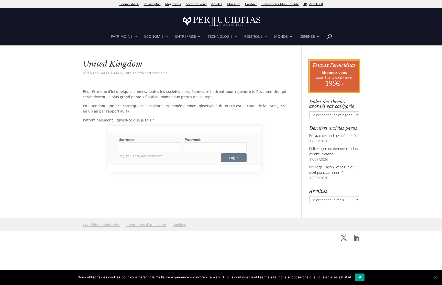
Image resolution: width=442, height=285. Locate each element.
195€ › (334, 83)
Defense (307, 37)
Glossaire (233, 4)
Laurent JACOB (99, 73)
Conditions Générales (101, 224)
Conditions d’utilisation (146, 224)
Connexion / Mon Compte (280, 4)
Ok (359, 277)
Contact (251, 4)
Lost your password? (147, 156)
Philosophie (152, 4)
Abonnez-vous (196, 4)
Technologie (220, 37)
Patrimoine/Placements (150, 73)
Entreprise (185, 37)
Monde (281, 37)
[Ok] (435, 277)
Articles (216, 4)
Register (124, 156)
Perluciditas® (129, 4)
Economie (153, 37)
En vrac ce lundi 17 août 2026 (332, 136)
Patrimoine (121, 37)
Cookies (179, 224)
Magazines (173, 4)
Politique (253, 37)
